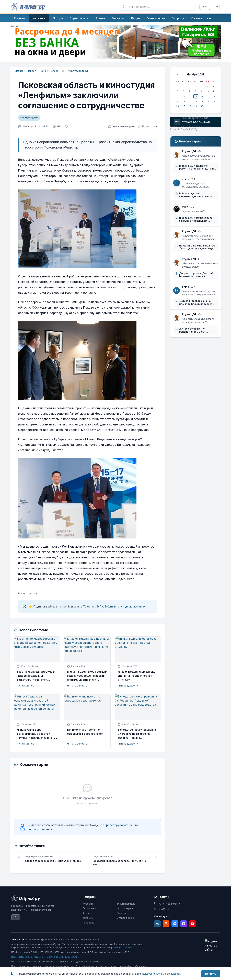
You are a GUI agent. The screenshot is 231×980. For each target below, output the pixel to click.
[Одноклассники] (166, 923)
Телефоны (89, 922)
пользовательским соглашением (161, 973)
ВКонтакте (112, 606)
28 (189, 106)
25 (214, 101)
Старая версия (126, 917)
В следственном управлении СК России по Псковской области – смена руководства (137, 734)
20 (183, 101)
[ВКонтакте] (157, 923)
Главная (19, 70)
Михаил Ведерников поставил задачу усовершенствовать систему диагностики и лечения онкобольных (87, 676)
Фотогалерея (125, 908)
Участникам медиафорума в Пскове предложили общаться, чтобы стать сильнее (36, 676)
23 (201, 101)
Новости (32, 70)
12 (178, 96)
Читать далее (25, 685)
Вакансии (88, 917)
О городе (122, 913)
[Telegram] (174, 923)
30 (201, 106)
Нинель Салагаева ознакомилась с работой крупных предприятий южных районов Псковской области (37, 734)
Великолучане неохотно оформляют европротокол (85, 732)
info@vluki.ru (166, 909)
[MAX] (183, 923)
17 (208, 96)
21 (190, 101)
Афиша (86, 913)
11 (214, 91)
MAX (100, 606)
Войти (205, 6)
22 (195, 101)
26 (177, 106)
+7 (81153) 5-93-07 (169, 903)
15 (63, 70)
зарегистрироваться (118, 825)
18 (214, 96)
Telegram (89, 606)
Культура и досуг (78, 70)
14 (190, 96)
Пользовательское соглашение (27, 957)
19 (177, 101)
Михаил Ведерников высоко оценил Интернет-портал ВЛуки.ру (136, 676)
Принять (210, 973)
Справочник (90, 908)
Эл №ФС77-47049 (122, 947)
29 (195, 106)
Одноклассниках (134, 606)
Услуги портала (126, 903)
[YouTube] (192, 923)
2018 (43, 70)
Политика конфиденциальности (61, 957)
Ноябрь (54, 70)
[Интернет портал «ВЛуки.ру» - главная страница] (28, 7)
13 (183, 96)
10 (208, 91)
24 (207, 101)
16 (202, 96)
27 (183, 106)
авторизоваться (40, 829)
